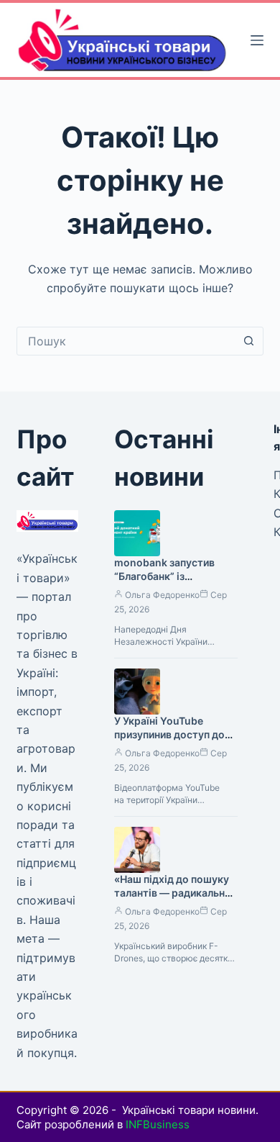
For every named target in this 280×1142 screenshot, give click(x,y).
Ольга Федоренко (162, 594)
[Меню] (257, 40)
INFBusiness (158, 1124)
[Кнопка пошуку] (249, 341)
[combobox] (126, 341)
